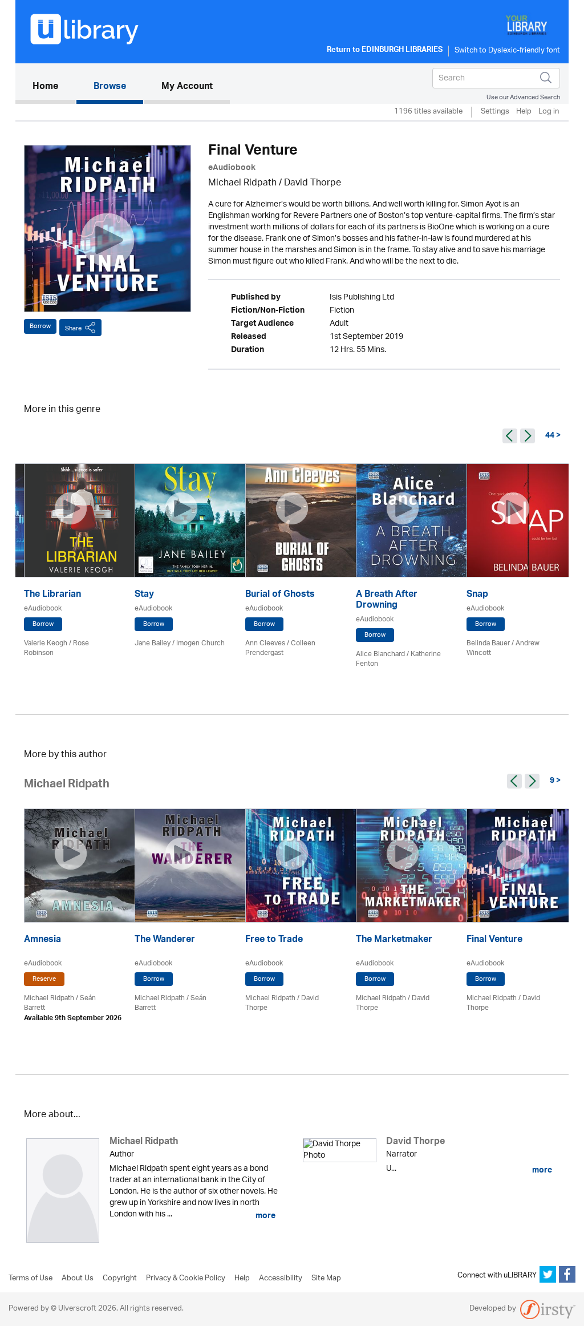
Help (524, 112)
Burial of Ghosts (280, 595)
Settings (495, 112)
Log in (548, 112)
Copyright (120, 1279)
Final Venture (494, 940)
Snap (477, 595)
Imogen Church (200, 643)
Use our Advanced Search (523, 97)
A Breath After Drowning (386, 601)
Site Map (326, 1279)
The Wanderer (165, 940)
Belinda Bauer (488, 643)
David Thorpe (312, 183)
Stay (144, 595)
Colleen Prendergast (280, 648)
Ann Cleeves (265, 643)
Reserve (44, 979)
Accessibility (280, 1279)
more (264, 1216)
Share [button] (73, 328)
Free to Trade (274, 940)
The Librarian (52, 595)
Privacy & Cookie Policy (185, 1279)
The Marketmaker (394, 940)
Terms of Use (30, 1279)
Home (54, 87)
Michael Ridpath (242, 183)
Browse (110, 87)
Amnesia (42, 940)
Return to (385, 50)
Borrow (40, 326)
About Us (78, 1279)
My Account (187, 87)
